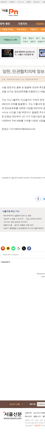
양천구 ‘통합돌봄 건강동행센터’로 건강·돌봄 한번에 (24, 228)
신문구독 (28, 413)
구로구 (25, 41)
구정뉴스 (34, 29)
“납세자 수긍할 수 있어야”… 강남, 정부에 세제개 (23, 219)
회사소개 (28, 416)
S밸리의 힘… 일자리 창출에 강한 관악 (18, 225)
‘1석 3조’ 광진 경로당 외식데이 (16, 222)
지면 (42, 413)
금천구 (33, 41)
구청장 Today (7, 29)
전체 (24, 38)
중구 (38, 38)
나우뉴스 (20, 2)
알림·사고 (37, 416)
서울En (28, 2)
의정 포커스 (21, 29)
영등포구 (41, 41)
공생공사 (36, 2)
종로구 (31, 38)
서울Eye (12, 2)
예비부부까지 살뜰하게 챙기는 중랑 (17, 216)
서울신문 (3, 2)
